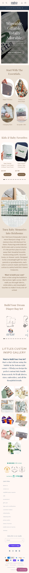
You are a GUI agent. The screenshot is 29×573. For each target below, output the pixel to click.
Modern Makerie (13, 563)
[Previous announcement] (3, 8)
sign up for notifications (9, 506)
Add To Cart (7, 174)
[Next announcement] (26, 8)
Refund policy (13, 564)
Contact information (15, 569)
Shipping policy (19, 567)
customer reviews (8, 509)
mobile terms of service (9, 527)
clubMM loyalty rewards (9, 492)
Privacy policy (21, 564)
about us (5, 485)
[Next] (25, 160)
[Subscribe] (22, 540)
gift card (5, 502)
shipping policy (7, 516)
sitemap (5, 530)
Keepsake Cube (21, 124)
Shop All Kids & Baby (14, 52)
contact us (6, 489)
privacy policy (6, 520)
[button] (3, 3)
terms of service (7, 523)
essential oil (6, 499)
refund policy (6, 513)
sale (4, 495)
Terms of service (11, 567)
